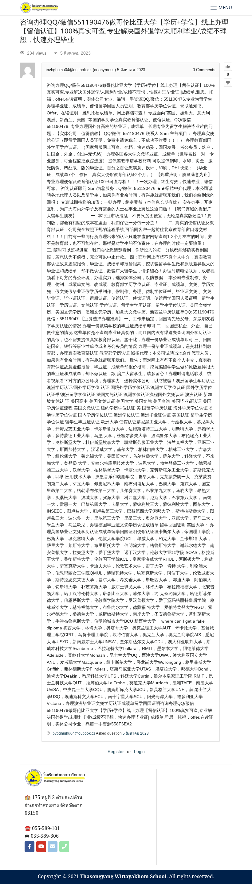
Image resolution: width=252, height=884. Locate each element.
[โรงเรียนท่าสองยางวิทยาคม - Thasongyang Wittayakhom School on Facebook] (29, 846)
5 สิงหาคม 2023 (136, 733)
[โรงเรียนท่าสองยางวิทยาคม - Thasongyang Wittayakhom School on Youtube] (41, 846)
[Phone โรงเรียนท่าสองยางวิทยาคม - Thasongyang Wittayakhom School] (64, 846)
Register (116, 751)
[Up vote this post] (228, 67)
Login (139, 751)
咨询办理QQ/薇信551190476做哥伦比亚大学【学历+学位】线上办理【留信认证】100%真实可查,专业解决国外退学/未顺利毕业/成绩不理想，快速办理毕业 (124, 31)
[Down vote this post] (228, 83)
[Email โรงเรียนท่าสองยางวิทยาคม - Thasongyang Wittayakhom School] (52, 846)
